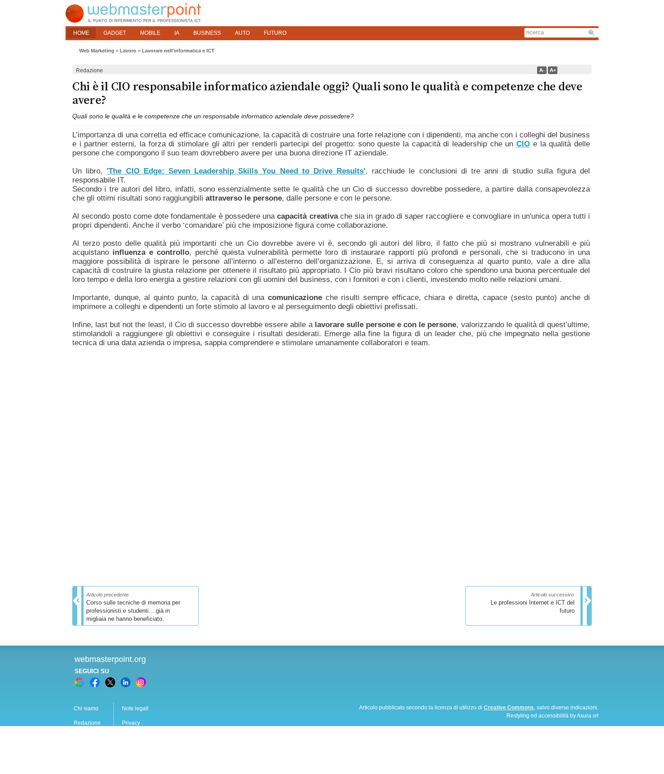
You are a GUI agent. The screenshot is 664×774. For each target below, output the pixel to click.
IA (176, 33)
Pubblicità (86, 737)
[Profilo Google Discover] (79, 682)
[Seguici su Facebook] (95, 682)
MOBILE (150, 33)
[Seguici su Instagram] (141, 682)
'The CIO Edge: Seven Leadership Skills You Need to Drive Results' (236, 171)
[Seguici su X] (110, 682)
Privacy (131, 723)
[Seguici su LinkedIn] (126, 682)
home (81, 33)
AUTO (242, 33)
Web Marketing (96, 50)
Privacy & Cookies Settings (155, 752)
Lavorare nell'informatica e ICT (178, 50)
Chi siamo (86, 708)
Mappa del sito (140, 737)
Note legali (135, 708)
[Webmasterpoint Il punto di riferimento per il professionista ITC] (133, 20)
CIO (523, 144)
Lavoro (128, 50)
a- (542, 70)
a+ (552, 70)
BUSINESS (207, 33)
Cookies (84, 752)
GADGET (114, 33)
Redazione (87, 723)
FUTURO (275, 33)
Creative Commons (509, 707)
